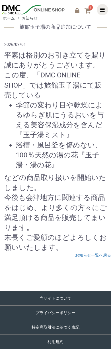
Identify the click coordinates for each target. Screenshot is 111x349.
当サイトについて (55, 298)
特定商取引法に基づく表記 (55, 327)
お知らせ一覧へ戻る (93, 255)
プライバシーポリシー (55, 312)
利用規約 (55, 341)
